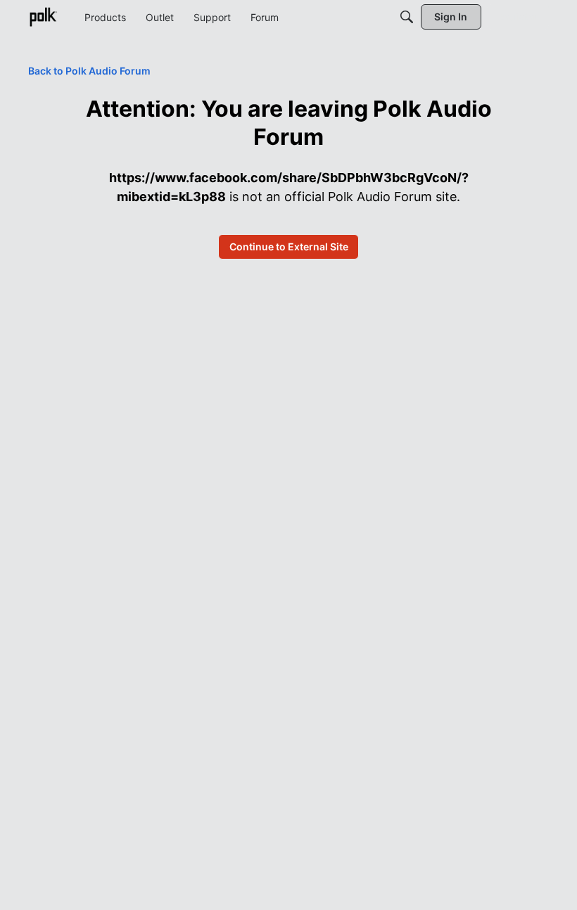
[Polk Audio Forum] (43, 17)
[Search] (406, 17)
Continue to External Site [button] (288, 246)
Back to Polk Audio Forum (89, 71)
